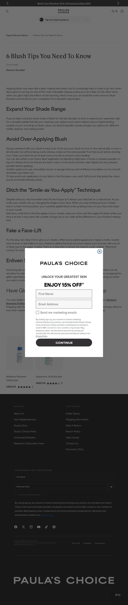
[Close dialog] (99, 251)
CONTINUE (64, 343)
